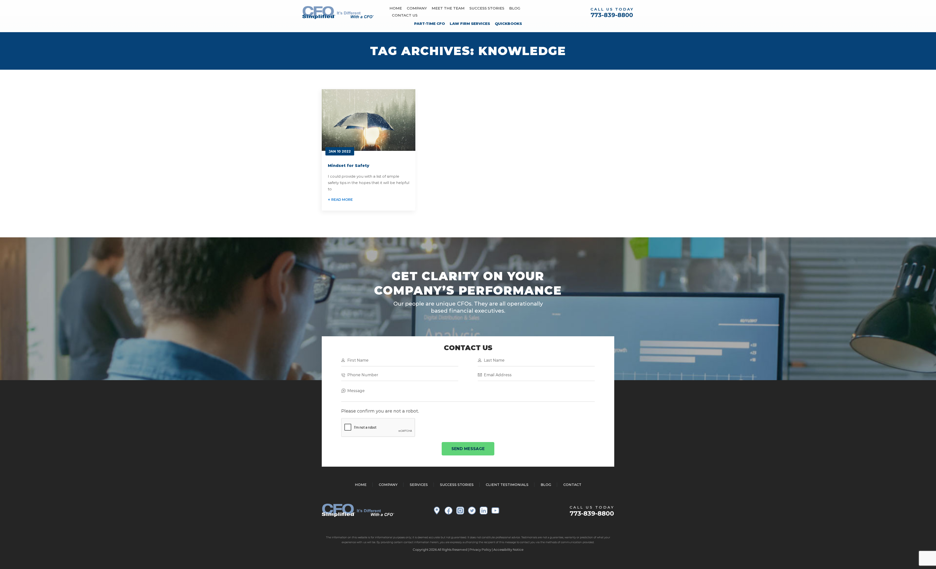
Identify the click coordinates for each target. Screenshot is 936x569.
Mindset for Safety (348, 165)
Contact (572, 484)
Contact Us (405, 15)
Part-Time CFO (429, 23)
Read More (342, 199)
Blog (514, 8)
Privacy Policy (480, 549)
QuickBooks (508, 23)
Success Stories (486, 8)
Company (417, 8)
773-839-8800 (612, 15)
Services (419, 484)
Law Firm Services (470, 23)
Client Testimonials (507, 484)
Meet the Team (448, 8)
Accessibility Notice (508, 549)
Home (396, 8)
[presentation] (378, 427)
